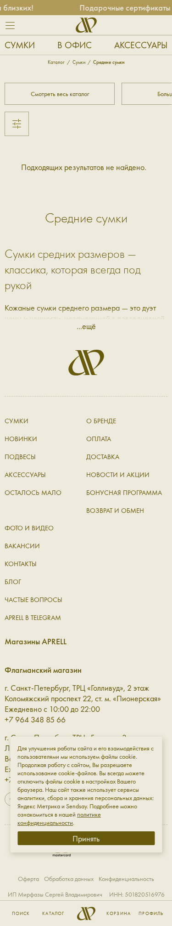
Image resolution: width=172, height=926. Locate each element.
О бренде (101, 421)
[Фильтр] (17, 124)
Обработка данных (69, 879)
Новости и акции (118, 474)
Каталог (53, 913)
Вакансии (22, 546)
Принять (86, 838)
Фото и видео (29, 528)
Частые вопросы (33, 599)
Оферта (28, 879)
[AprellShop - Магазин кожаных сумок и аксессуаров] (86, 25)
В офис (74, 45)
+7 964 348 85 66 (35, 719)
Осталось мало (33, 492)
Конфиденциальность (126, 879)
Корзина (118, 913)
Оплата (98, 438)
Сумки (20, 45)
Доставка (102, 456)
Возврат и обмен (115, 510)
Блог (13, 581)
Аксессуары (140, 45)
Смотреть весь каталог (60, 94)
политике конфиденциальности (59, 818)
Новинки (21, 438)
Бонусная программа (124, 492)
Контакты (21, 563)
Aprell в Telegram (33, 617)
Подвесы (20, 456)
